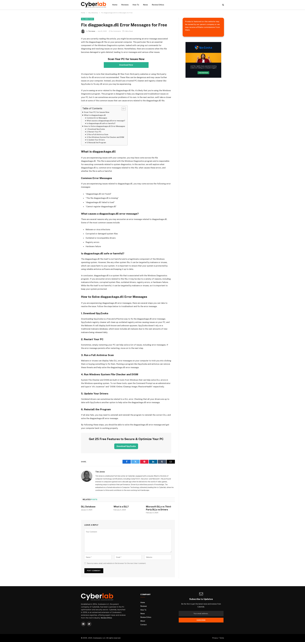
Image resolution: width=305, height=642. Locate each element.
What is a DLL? (121, 506)
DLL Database (88, 506)
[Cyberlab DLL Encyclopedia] (93, 5)
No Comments (116, 31)
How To (136, 5)
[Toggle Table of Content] (122, 109)
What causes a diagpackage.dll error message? (106, 121)
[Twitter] (89, 624)
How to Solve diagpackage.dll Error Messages (104, 126)
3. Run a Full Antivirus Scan (97, 134)
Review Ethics (158, 5)
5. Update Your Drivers (96, 140)
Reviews (125, 5)
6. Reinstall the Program (96, 143)
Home (114, 5)
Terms (221, 638)
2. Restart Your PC (94, 132)
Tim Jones (91, 31)
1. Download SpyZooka (96, 129)
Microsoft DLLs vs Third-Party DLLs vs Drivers (158, 508)
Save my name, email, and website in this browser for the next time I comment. (116, 563)
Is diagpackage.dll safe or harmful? (101, 123)
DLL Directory (87, 19)
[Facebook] (83, 624)
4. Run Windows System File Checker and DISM (105, 137)
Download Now (126, 65)
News (145, 5)
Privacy (215, 638)
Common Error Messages (97, 118)
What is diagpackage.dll (95, 115)
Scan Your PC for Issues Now (96, 112)
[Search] (223, 4)
